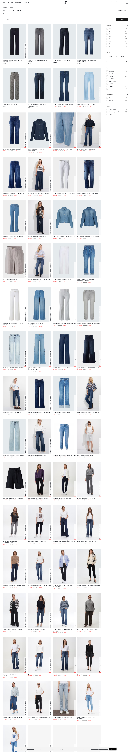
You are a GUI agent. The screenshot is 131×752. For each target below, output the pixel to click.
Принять (113, 749)
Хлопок (111, 100)
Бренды (5, 7)
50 (110, 41)
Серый (111, 84)
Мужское (18, 3)
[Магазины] (117, 2)
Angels (11, 7)
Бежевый (111, 71)
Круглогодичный (114, 112)
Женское (11, 3)
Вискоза (111, 98)
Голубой (111, 76)
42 (109, 31)
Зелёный (111, 79)
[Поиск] (112, 2)
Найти (122, 19)
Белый (111, 73)
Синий (111, 86)
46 (110, 36)
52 (109, 44)
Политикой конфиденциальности (99, 749)
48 (109, 39)
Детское (26, 3)
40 (110, 29)
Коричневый (112, 81)
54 (109, 46)
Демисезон (112, 109)
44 (109, 34)
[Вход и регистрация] (122, 2)
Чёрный (111, 89)
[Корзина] (127, 2)
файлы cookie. (30, 749)
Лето (110, 114)
